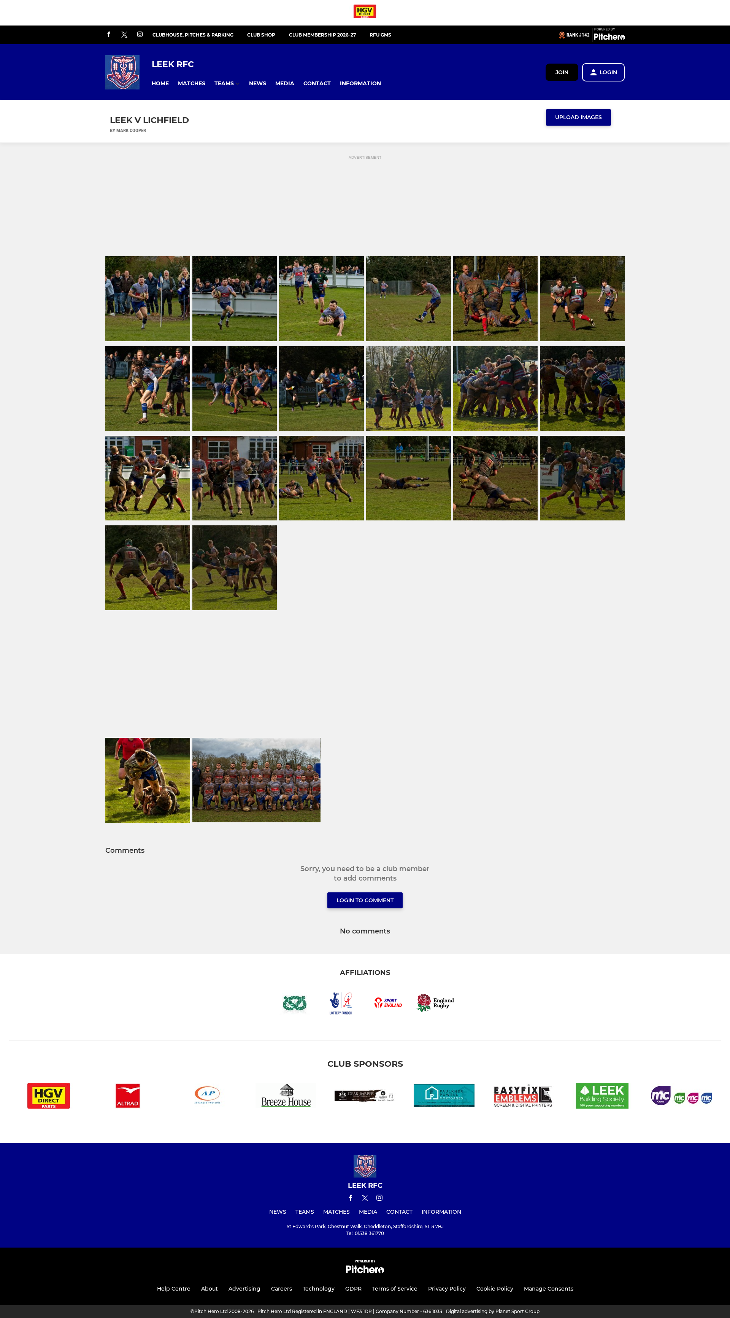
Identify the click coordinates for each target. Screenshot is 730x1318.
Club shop (261, 35)
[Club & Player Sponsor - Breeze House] (286, 1097)
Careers (281, 1288)
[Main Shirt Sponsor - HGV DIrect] (365, 13)
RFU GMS (380, 35)
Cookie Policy (494, 1288)
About (209, 1288)
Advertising (244, 1288)
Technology (319, 1288)
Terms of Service (394, 1288)
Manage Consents (548, 1288)
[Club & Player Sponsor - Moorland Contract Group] (681, 1097)
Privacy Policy (447, 1288)
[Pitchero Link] (609, 38)
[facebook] (108, 35)
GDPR (353, 1288)
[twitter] (124, 35)
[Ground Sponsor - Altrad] (127, 1097)
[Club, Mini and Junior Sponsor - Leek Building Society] (602, 1097)
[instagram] (139, 35)
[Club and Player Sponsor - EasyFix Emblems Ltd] (523, 1097)
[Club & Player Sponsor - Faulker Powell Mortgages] (444, 1097)
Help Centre (173, 1288)
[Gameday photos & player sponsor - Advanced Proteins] (206, 1097)
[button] (160, 83)
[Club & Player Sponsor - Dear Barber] (365, 1097)
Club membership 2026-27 (322, 35)
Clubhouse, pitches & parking (192, 35)
